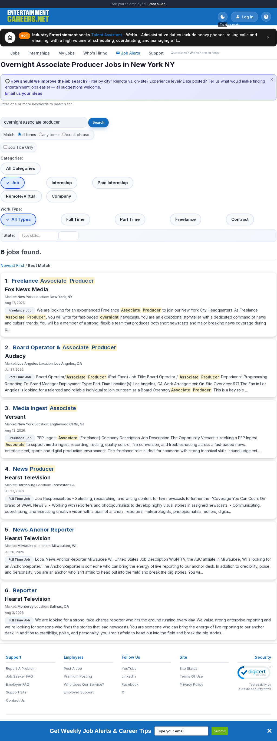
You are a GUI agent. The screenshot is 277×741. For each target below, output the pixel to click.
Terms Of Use (191, 676)
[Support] (266, 17)
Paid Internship (113, 182)
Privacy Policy (191, 684)
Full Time (75, 219)
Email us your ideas (23, 93)
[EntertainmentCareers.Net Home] (28, 16)
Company (61, 196)
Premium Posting (78, 676)
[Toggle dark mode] (222, 17)
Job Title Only (20, 147)
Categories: (12, 158)
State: (9, 235)
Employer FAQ (17, 684)
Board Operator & (64, 347)
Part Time (130, 219)
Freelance (185, 219)
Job (15, 182)
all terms (28, 134)
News (33, 469)
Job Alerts (130, 53)
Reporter (25, 590)
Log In (247, 17)
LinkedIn (129, 676)
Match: (9, 134)
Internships (39, 53)
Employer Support (79, 692)
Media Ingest (44, 408)
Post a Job (157, 4)
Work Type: (11, 209)
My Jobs (66, 53)
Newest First (12, 265)
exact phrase (77, 134)
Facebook (130, 684)
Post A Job (73, 668)
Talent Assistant (106, 34)
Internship (62, 182)
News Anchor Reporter (44, 529)
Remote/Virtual (21, 196)
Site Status (188, 668)
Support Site (16, 692)
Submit (220, 731)
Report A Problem (20, 668)
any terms (51, 134)
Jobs (15, 53)
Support (156, 53)
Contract (240, 219)
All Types (21, 219)
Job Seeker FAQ (19, 676)
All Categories (20, 168)
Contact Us (15, 700)
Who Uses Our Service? (84, 684)
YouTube (129, 668)
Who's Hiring (95, 53)
